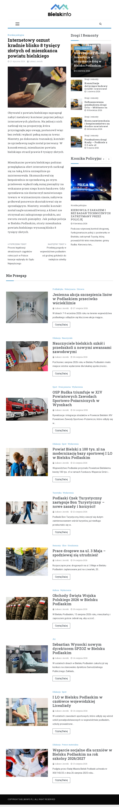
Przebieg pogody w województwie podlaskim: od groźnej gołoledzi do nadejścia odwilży (53, 253)
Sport (55, 387)
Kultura (56, 590)
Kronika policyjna (16, 35)
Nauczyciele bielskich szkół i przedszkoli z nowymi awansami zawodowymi (82, 347)
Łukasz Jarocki (36, 61)
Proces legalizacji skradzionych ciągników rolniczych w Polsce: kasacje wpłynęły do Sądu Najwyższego (21, 255)
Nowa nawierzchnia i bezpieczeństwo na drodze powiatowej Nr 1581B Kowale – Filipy (97, 126)
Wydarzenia (77, 387)
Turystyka (57, 492)
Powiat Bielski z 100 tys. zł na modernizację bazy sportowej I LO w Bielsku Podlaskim (82, 453)
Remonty (57, 545)
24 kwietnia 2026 (94, 129)
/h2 (54, 639)
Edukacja (57, 338)
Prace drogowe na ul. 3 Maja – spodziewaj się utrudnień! (79, 552)
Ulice (64, 545)
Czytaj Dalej (61, 324)
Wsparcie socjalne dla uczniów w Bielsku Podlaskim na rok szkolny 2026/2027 (82, 754)
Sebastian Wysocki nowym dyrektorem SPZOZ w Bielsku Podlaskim (79, 648)
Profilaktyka (58, 289)
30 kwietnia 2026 (94, 110)
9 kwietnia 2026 (80, 223)
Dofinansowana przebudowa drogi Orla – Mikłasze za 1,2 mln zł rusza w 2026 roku (95, 107)
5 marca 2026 (93, 148)
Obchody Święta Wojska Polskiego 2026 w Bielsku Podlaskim (75, 599)
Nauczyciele (67, 338)
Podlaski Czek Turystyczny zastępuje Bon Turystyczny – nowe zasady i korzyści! (78, 502)
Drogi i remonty (83, 48)
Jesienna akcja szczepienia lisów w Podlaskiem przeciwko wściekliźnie (82, 298)
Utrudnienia (73, 545)
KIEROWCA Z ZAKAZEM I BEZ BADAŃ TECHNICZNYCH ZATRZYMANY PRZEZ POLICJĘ (91, 214)
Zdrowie (80, 289)
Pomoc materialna (70, 744)
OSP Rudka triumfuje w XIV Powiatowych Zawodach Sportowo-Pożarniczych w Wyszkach (77, 398)
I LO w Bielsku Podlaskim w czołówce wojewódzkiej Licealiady (78, 701)
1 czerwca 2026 (93, 91)
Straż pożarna (64, 387)
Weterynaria (69, 289)
